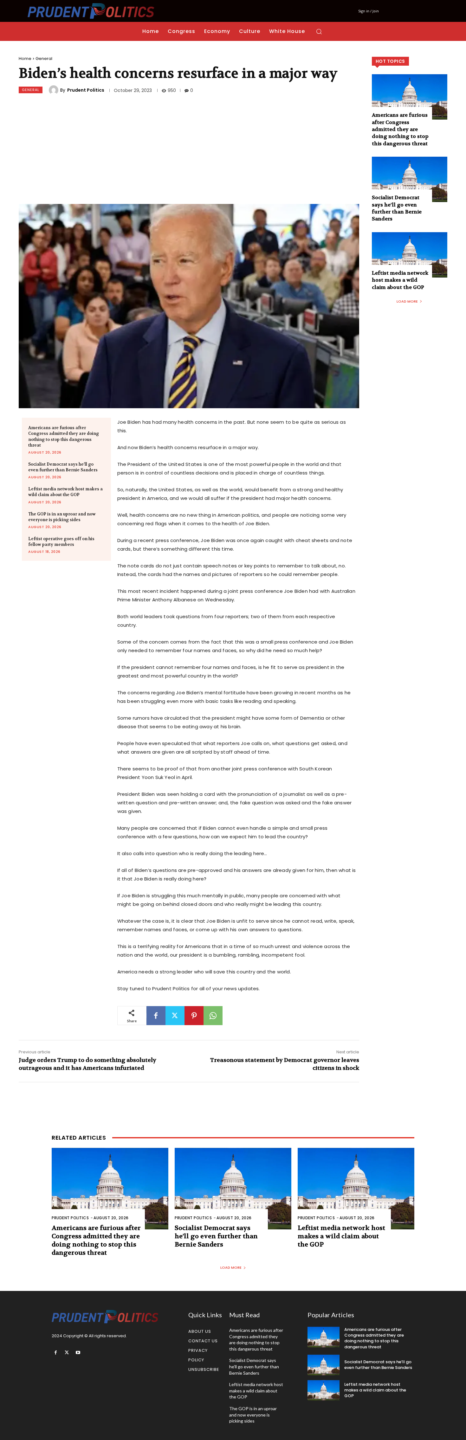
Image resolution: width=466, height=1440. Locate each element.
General (44, 59)
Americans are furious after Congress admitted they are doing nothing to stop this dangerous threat (400, 129)
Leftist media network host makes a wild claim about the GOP (65, 491)
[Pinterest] (194, 1015)
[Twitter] (174, 1015)
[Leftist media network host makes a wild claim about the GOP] (409, 255)
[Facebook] (155, 1015)
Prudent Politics (85, 90)
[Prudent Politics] (54, 90)
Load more (407, 301)
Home (25, 59)
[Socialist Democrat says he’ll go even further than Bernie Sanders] (409, 179)
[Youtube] (78, 1353)
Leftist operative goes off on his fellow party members (61, 541)
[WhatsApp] (213, 1015)
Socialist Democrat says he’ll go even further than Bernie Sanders (63, 467)
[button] (318, 31)
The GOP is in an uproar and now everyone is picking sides (62, 516)
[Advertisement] (189, 150)
